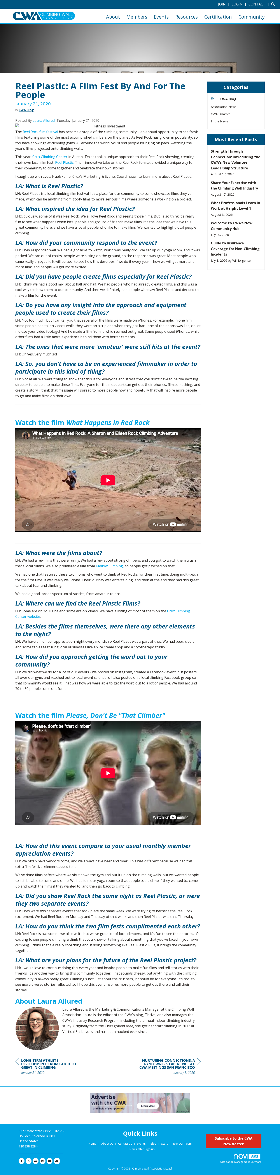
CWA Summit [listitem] (220, 114)
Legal (168, 1168)
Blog (153, 1143)
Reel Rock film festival (40, 131)
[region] (168, 1067)
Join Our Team (182, 1143)
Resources (186, 17)
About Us (107, 1143)
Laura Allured (44, 120)
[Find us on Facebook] (21, 1161)
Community (251, 17)
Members (136, 17)
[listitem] (224, 4)
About (113, 17)
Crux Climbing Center (49, 156)
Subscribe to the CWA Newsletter (233, 1141)
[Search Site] (274, 4)
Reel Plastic (64, 162)
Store (165, 1143)
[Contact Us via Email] (57, 1161)
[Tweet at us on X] (29, 1161)
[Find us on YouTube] (49, 1161)
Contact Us (125, 1143)
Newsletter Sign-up (142, 1149)
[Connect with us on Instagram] (43, 1161)
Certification (218, 17)
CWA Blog (26, 110)
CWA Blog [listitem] (228, 99)
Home (93, 1143)
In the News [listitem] (219, 121)
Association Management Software (240, 1161)
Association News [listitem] (223, 107)
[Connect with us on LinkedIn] (35, 1161)
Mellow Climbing (109, 566)
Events (161, 17)
